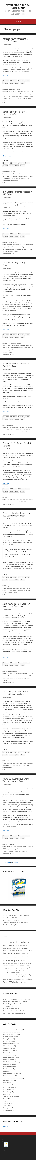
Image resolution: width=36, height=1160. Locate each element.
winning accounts (7, 767)
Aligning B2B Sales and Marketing (12, 1029)
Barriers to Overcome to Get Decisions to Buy (15, 113)
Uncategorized (7, 1108)
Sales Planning (7, 1085)
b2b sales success (25, 588)
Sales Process (15, 973)
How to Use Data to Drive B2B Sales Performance (17, 999)
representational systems (9, 970)
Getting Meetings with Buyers (12, 89)
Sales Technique (20, 975)
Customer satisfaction (23, 958)
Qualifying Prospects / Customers (13, 343)
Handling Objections (8, 1059)
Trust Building (29, 977)
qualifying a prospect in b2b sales (19, 350)
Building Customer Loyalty (10, 1036)
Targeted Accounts (13, 977)
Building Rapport (7, 1039)
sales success (12, 975)
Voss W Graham (12, 592)
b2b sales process (16, 948)
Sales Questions (24, 972)
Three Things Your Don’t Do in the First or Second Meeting (17, 692)
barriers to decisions (18, 176)
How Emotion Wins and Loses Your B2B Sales (16, 364)
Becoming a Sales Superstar (11, 1034)
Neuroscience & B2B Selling (11, 1073)
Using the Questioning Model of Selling (12, 979)
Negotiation (6, 1071)
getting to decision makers (26, 96)
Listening (5, 967)
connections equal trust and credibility (21, 93)
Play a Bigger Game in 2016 (11, 1008)
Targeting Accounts (8, 1101)
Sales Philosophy (8, 1082)
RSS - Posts (6, 1127)
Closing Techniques (8, 1046)
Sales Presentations (8, 1087)
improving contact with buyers (11, 98)
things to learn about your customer (15, 678)
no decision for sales (20, 249)
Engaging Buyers (9, 844)
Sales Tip (6, 497)
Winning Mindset (8, 425)
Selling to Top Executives (10, 1096)
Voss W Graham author (27, 982)
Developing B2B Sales (19, 429)
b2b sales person (7, 176)
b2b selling (21, 953)
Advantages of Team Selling (11, 920)
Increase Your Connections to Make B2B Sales (16, 40)
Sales (16, 970)
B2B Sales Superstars (16, 950)
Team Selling (22, 977)
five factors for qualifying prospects (20, 347)
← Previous (6, 862)
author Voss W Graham (10, 91)
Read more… (6, 75)
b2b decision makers (10, 427)
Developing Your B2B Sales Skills (18, 6)
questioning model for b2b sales (15, 967)
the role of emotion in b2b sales (22, 432)
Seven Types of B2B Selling (11, 918)
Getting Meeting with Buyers (10, 96)
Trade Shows (7, 1105)
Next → (17, 862)
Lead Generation (26, 965)
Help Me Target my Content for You (13, 1004)
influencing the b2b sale (13, 178)
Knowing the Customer (10, 671)
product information (11, 675)
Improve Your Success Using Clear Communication (17, 1011)
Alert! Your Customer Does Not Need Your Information (16, 605)
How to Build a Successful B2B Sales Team (15, 1001)
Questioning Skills (8, 1080)
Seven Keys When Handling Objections (14, 1013)
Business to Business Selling (15, 956)
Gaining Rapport (14, 963)
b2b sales (20, 91)
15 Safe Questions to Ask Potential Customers (16, 915)
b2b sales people (28, 91)
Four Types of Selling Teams (11, 925)
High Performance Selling (10, 1062)
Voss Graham (26, 979)
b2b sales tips (6, 93)
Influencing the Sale (9, 171)
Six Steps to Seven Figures (10, 1006)
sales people (21, 970)
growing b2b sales (7, 590)
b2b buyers (7, 846)
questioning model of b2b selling (21, 969)
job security (11, 249)
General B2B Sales (8, 1055)
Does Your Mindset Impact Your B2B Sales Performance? (17, 514)
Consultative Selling (12, 958)
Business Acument (8, 1041)
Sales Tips (6, 977)
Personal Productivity (9, 1075)
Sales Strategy (7, 1092)
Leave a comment (9, 103)
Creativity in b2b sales (9, 1050)
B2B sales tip (28, 950)
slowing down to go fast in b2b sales (12, 765)
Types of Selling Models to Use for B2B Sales (15, 922)
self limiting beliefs (18, 590)
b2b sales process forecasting (11, 1032)
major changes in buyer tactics (17, 849)
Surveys (5, 1098)
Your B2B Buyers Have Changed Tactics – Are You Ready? (17, 780)
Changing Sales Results (10, 242)
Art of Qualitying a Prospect (11, 345)
